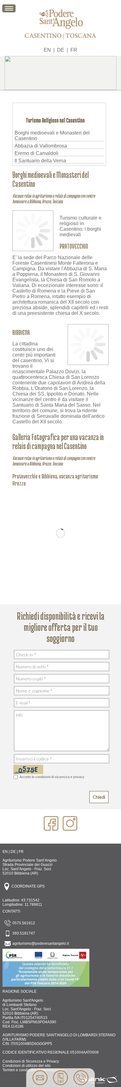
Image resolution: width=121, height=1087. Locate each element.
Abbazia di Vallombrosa (41, 145)
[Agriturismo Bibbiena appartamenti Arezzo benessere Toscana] (60, 40)
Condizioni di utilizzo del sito (26, 1065)
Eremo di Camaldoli (36, 153)
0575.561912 (23, 923)
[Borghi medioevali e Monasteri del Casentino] (33, 247)
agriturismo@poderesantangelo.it (40, 943)
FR (73, 50)
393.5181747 (23, 933)
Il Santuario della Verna (40, 160)
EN (47, 50)
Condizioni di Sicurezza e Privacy (30, 1061)
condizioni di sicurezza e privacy (59, 777)
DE (60, 50)
